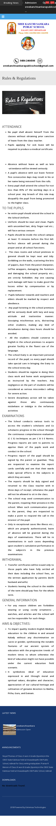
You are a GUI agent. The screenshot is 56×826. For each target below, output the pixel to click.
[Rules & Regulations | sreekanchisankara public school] (28, 28)
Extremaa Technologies (36, 807)
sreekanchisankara (25, 723)
